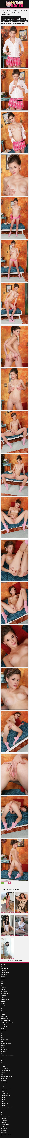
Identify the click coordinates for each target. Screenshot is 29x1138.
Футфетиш (3, 1130)
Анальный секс (4, 968)
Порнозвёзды (4, 1103)
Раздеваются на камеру (21, 21)
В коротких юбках (12, 17)
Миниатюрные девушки (6, 1076)
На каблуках (4, 1082)
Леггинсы (3, 1059)
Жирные (3, 1041)
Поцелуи (3, 1105)
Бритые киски (10, 21)
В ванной (3, 985)
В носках (21, 23)
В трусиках (3, 1010)
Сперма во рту (4, 1122)
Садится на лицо (5, 1112)
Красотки (4, 21)
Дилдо (2, 1028)
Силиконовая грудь (5, 1116)
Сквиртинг (3, 1118)
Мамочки (3, 1066)
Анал (2, 966)
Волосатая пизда (5, 1018)
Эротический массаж (6, 1134)
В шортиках (4, 1016)
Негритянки (4, 1089)
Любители (3, 1062)
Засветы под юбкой (6, 1043)
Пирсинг (3, 1097)
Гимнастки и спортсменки (7, 1022)
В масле (3, 997)
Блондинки (3, 970)
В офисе (3, 1007)
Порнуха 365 (10, 960)
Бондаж (3, 976)
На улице (3, 1084)
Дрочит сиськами (5, 1032)
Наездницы (4, 1086)
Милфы (3, 1072)
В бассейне (4, 982)
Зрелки (3, 1045)
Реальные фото (5, 1109)
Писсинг (3, 1099)
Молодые (8, 23)
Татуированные (5, 1124)
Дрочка (3, 1034)
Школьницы (4, 1132)
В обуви (3, 1003)
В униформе (4, 1012)
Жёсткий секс (4, 1039)
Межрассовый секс (5, 1070)
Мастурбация (4, 1068)
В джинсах (3, 987)
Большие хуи (4, 974)
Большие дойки (5, 972)
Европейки (14, 23)
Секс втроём (4, 1114)
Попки (12, 19)
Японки (3, 1136)
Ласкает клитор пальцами (7, 1055)
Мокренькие (4, 1078)
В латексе (3, 995)
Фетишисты (4, 1128)
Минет (2, 1074)
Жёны (2, 1037)
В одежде (4, 17)
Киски (19, 17)
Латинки (3, 1057)
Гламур (3, 1024)
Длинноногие (4, 1030)
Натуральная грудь (5, 1087)
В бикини (3, 983)
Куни (2, 1053)
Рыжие (2, 1111)
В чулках (3, 1014)
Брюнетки (22, 19)
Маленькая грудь (6, 19)
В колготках (4, 991)
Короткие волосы (5, 1049)
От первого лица (5, 1093)
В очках (3, 1008)
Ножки (17, 19)
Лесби (2, 1060)
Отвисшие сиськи (5, 1095)
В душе (3, 989)
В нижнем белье (5, 999)
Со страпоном (4, 1120)
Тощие (3, 23)
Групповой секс (5, 1026)
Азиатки (3, 964)
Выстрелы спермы (5, 1020)
